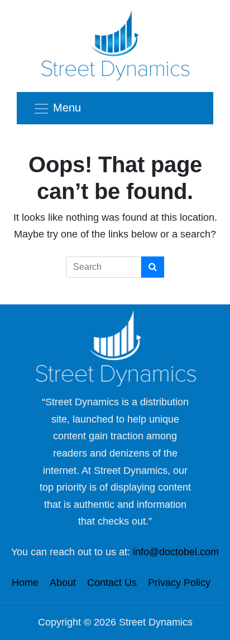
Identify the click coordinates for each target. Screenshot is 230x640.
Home (25, 582)
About (63, 582)
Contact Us (112, 582)
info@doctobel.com (176, 551)
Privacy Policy (179, 582)
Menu (67, 107)
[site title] (115, 348)
